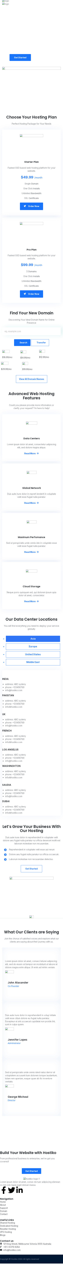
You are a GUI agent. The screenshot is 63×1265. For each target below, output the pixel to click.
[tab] (33, 639)
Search (23, 342)
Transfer (41, 342)
